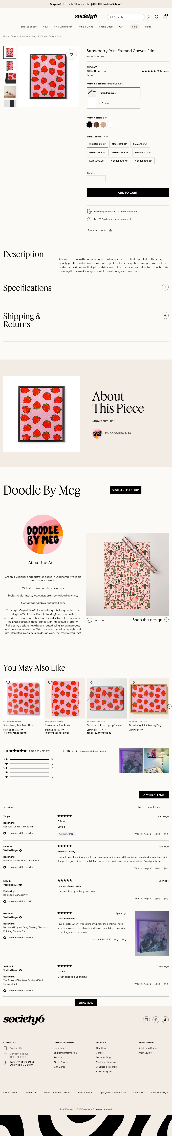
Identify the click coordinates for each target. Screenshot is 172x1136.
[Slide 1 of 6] (10, 52)
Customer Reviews (106, 1062)
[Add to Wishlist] (8, 682)
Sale (134, 26)
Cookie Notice (30, 1092)
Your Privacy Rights (160, 1092)
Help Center (60, 1048)
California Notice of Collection (57, 1092)
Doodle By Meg (97, 56)
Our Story (101, 1048)
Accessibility (139, 1092)
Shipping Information (65, 1052)
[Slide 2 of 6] (10, 66)
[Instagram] (146, 1019)
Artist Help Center (148, 1048)
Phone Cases (106, 26)
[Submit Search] (111, 17)
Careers (100, 1052)
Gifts (121, 26)
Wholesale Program (106, 1066)
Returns (58, 1057)
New (45, 26)
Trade (148, 26)
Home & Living (86, 26)
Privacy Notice (10, 1092)
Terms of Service (84, 1092)
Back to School (29, 26)
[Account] (148, 17)
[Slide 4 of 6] (10, 92)
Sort (140, 807)
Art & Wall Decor (63, 26)
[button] (155, 71)
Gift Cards (59, 1066)
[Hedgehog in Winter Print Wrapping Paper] (127, 574)
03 (103, 620)
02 (96, 620)
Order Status (61, 1062)
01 (89, 620)
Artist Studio (145, 1052)
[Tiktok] (165, 1019)
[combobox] (126, 17)
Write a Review (157, 795)
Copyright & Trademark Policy (112, 1092)
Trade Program (104, 1071)
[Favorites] (157, 17)
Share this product (98, 230)
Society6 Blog (103, 1057)
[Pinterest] (156, 1019)
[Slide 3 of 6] (10, 79)
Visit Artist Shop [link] (125, 490)
